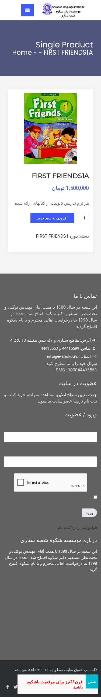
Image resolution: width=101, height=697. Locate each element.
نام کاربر (89, 427)
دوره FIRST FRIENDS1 (57, 236)
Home (22, 52)
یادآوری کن (83, 497)
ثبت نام (64, 527)
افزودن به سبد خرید (52, 218)
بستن (92, 681)
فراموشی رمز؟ (84, 527)
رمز (93, 451)
